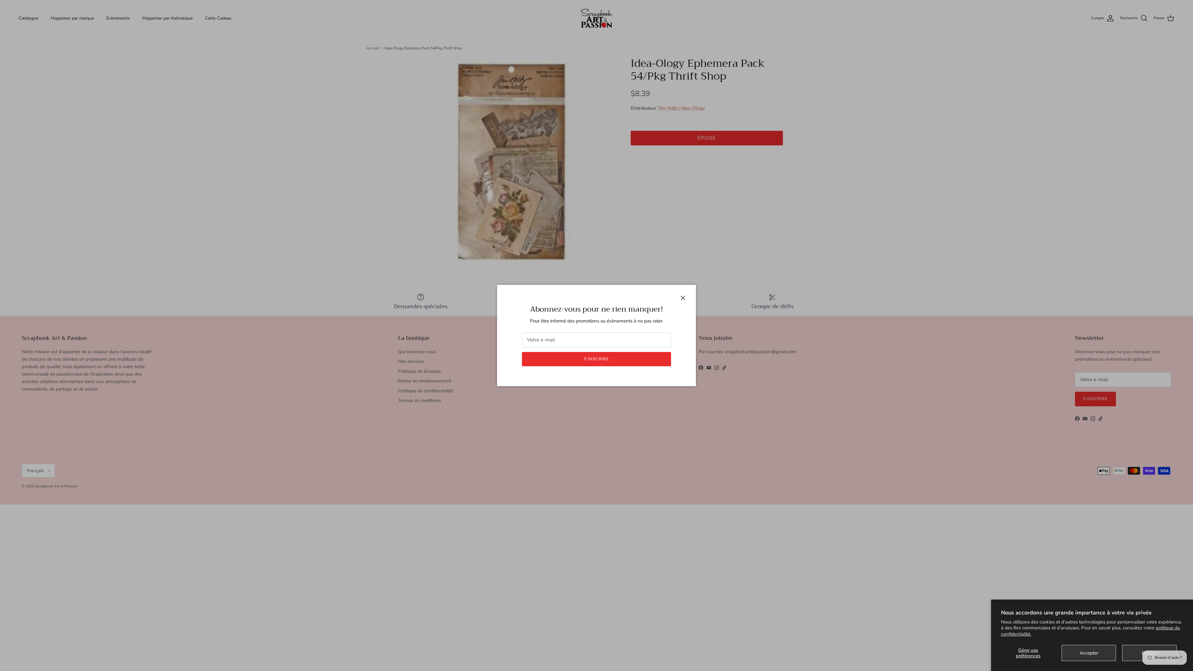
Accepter (1089, 653)
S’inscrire (596, 359)
